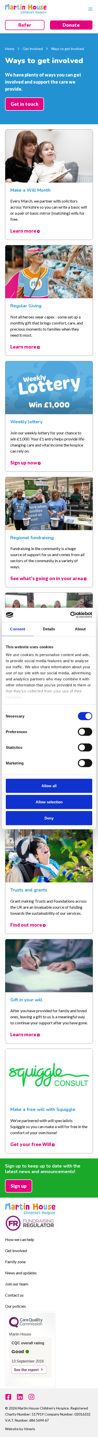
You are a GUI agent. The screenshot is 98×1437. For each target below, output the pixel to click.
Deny (49, 818)
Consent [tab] (17, 629)
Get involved (16, 1250)
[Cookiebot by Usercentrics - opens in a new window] (70, 615)
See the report (26, 1370)
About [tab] (80, 629)
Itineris (29, 1429)
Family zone (15, 1261)
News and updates (21, 1272)
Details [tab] (49, 629)
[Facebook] (8, 1397)
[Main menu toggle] (89, 9)
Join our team (16, 1283)
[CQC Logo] (26, 1326)
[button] (24, 25)
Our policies (15, 1306)
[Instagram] (31, 1397)
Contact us (14, 1295)
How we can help (19, 1239)
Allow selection (49, 802)
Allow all (49, 785)
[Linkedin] (20, 1397)
